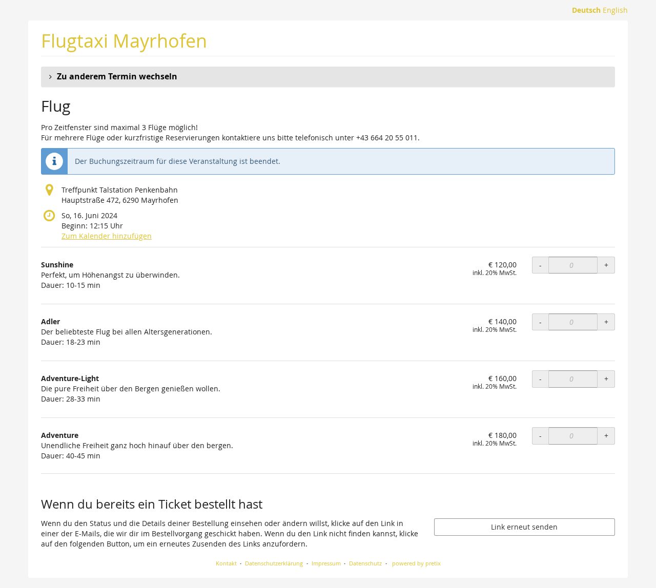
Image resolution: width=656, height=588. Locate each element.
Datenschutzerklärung (274, 563)
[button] (328, 77)
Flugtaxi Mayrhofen (124, 40)
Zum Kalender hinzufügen (106, 236)
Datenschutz (365, 563)
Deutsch (586, 10)
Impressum (326, 563)
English (615, 10)
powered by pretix (416, 563)
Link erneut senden (524, 527)
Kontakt (226, 563)
